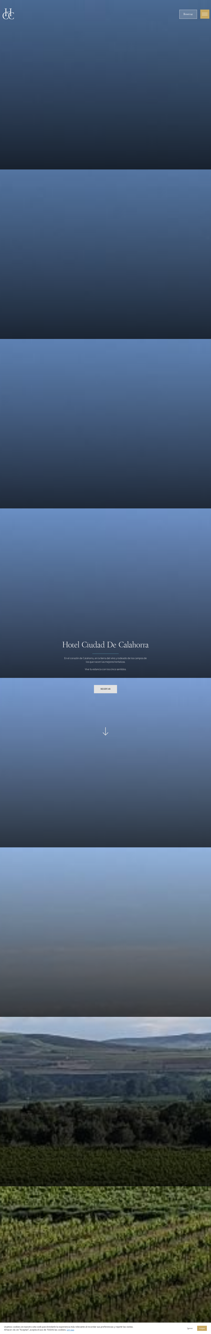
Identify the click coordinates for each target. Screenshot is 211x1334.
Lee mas (70, 1330)
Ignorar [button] (190, 1328)
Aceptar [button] (202, 1328)
